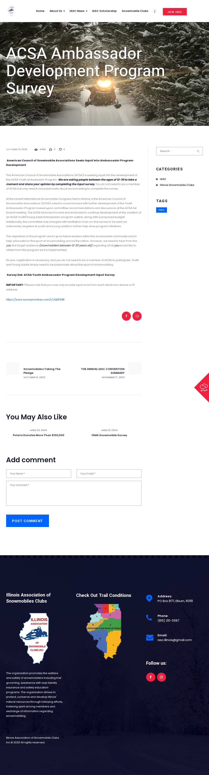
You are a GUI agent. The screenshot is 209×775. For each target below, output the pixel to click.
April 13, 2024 (109, 430)
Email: (162, 635)
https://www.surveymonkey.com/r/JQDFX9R (35, 300)
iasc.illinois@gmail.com (175, 640)
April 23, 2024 (38, 430)
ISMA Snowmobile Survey (109, 435)
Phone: (163, 616)
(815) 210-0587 (168, 620)
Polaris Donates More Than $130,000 (38, 435)
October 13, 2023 (16, 149)
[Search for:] (179, 151)
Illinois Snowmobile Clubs (177, 185)
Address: (165, 596)
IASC (163, 179)
